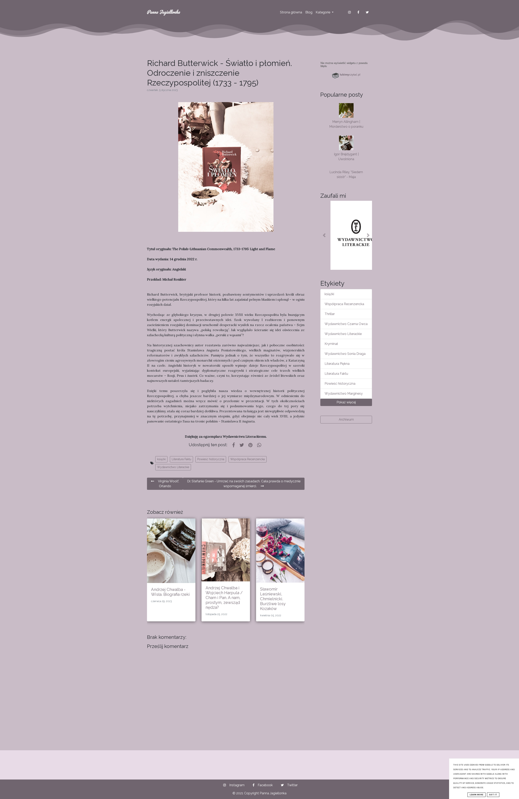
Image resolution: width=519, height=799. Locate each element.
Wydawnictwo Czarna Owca (346, 324)
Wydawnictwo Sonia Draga (345, 354)
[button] (324, 235)
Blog (308, 12)
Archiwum (346, 419)
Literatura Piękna (337, 364)
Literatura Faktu (181, 459)
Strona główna (291, 12)
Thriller (330, 314)
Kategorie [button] (323, 12)
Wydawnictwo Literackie (173, 467)
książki (161, 459)
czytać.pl (350, 74)
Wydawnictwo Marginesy (344, 393)
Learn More (476, 795)
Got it (493, 795)
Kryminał (331, 344)
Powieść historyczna (210, 459)
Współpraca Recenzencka (247, 459)
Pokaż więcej (346, 402)
